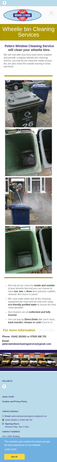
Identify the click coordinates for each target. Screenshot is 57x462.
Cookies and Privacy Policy (14, 401)
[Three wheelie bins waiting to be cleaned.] (28, 103)
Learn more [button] (11, 449)
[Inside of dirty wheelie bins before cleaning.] (28, 152)
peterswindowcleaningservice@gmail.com (26, 344)
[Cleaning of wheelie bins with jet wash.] (28, 201)
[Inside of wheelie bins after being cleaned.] (28, 250)
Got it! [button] (14, 457)
